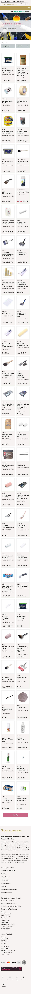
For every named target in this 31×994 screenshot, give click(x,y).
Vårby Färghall (6, 1)
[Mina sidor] (25, 4)
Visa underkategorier (9, 28)
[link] (8, 68)
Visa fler (15, 815)
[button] (22, 4)
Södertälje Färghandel (18, 1)
